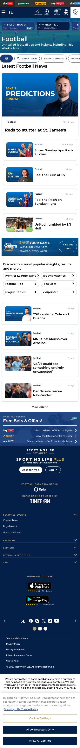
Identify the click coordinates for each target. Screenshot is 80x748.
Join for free (30, 470)
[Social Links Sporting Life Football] (45, 629)
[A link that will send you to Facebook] (31, 621)
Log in (53, 470)
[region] (40, 720)
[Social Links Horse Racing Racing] (40, 629)
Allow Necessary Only (40, 729)
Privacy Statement (15, 649)
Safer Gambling (40, 678)
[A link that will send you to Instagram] (37, 621)
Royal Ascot (10, 526)
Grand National (12, 532)
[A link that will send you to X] (44, 621)
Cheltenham (10, 520)
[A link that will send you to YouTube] (56, 621)
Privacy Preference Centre (19, 655)
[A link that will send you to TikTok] (50, 621)
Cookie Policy (12, 661)
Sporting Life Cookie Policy (21, 709)
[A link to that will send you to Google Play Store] (40, 601)
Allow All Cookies (40, 740)
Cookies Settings (40, 718)
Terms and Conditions (17, 638)
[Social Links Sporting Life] (35, 629)
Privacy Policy (13, 644)
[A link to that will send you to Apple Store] (40, 587)
